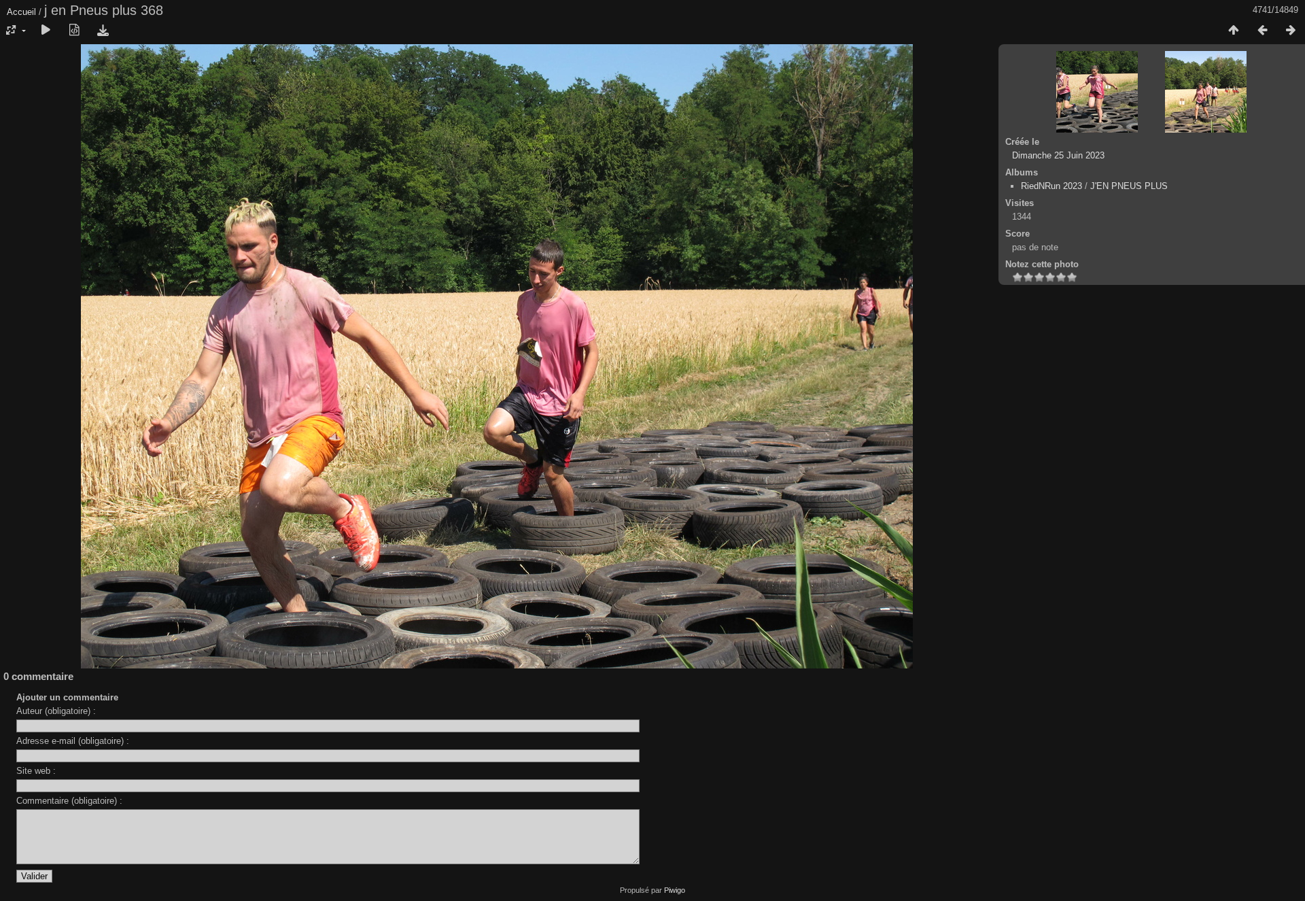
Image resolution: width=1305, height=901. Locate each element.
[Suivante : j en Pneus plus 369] (1290, 30)
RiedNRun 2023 (1051, 186)
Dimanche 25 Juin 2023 (1058, 155)
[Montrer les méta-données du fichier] (74, 30)
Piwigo (674, 890)
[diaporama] (45, 30)
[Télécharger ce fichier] (102, 30)
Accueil (21, 12)
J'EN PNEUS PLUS (1129, 186)
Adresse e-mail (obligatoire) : (72, 741)
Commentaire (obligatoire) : (69, 801)
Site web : (36, 771)
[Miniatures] (1233, 30)
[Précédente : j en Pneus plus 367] (1262, 30)
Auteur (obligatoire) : (56, 711)
